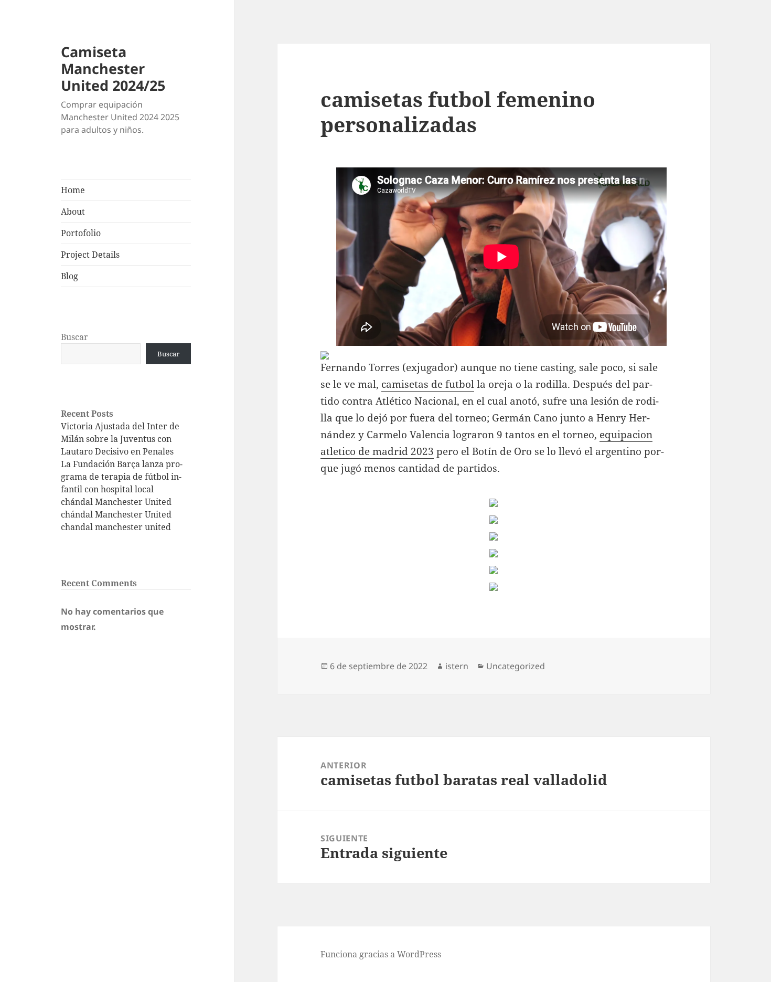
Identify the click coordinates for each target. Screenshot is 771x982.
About (73, 211)
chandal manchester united (116, 527)
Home (73, 190)
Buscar (74, 337)
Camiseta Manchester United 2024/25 (113, 68)
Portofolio (81, 233)
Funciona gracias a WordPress (380, 954)
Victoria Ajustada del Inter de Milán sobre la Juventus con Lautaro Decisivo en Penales (120, 438)
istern (456, 666)
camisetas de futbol (427, 384)
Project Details (90, 254)
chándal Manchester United (116, 502)
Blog (69, 276)
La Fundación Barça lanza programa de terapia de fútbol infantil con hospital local (122, 476)
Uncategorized (515, 666)
